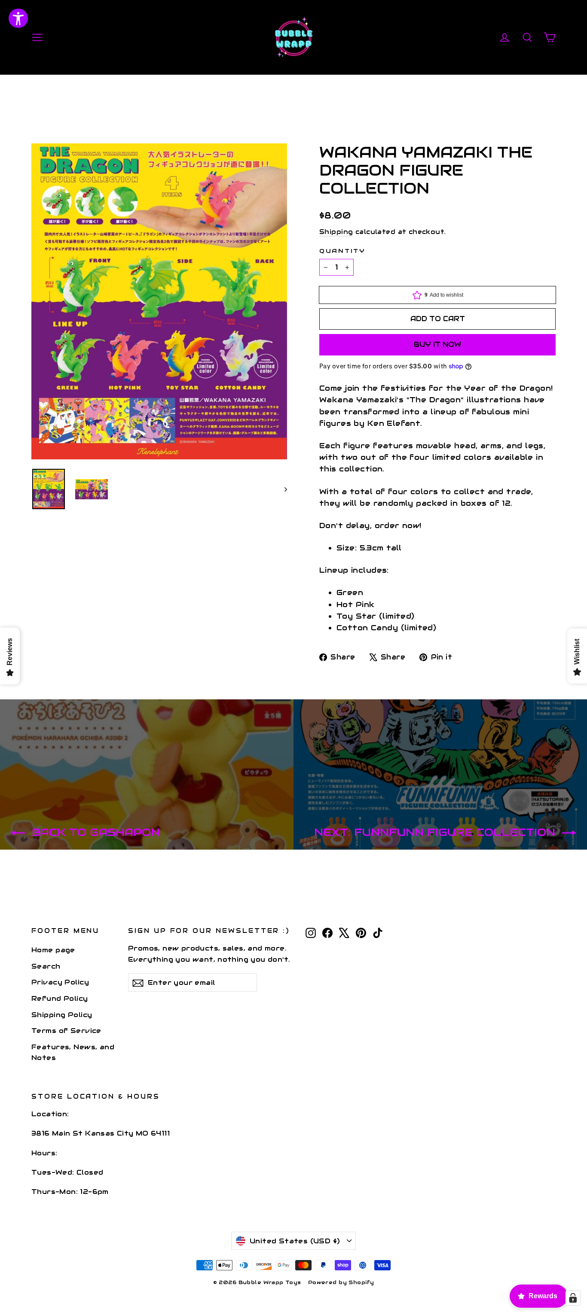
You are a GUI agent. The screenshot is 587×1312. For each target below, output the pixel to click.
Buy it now (437, 344)
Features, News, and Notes (72, 1052)
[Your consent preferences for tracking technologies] (573, 1298)
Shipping (336, 232)
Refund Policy (59, 998)
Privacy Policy (60, 982)
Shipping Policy (61, 1014)
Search (46, 966)
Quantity (342, 251)
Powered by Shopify (341, 1282)
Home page (53, 949)
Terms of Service (66, 1030)
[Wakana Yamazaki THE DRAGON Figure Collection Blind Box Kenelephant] (48, 489)
